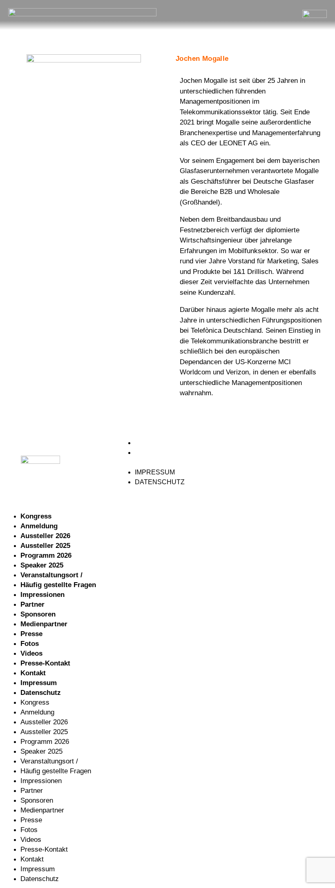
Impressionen (42, 595)
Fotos (29, 644)
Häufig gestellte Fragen (58, 585)
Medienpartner (43, 624)
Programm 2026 (45, 555)
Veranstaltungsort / (51, 575)
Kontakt (33, 673)
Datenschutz (160, 452)
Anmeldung (39, 526)
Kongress (35, 516)
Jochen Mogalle (202, 58)
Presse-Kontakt (45, 663)
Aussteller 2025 (45, 546)
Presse (31, 634)
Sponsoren (38, 614)
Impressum (155, 443)
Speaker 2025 (41, 565)
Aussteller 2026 (45, 536)
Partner (32, 604)
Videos (31, 653)
